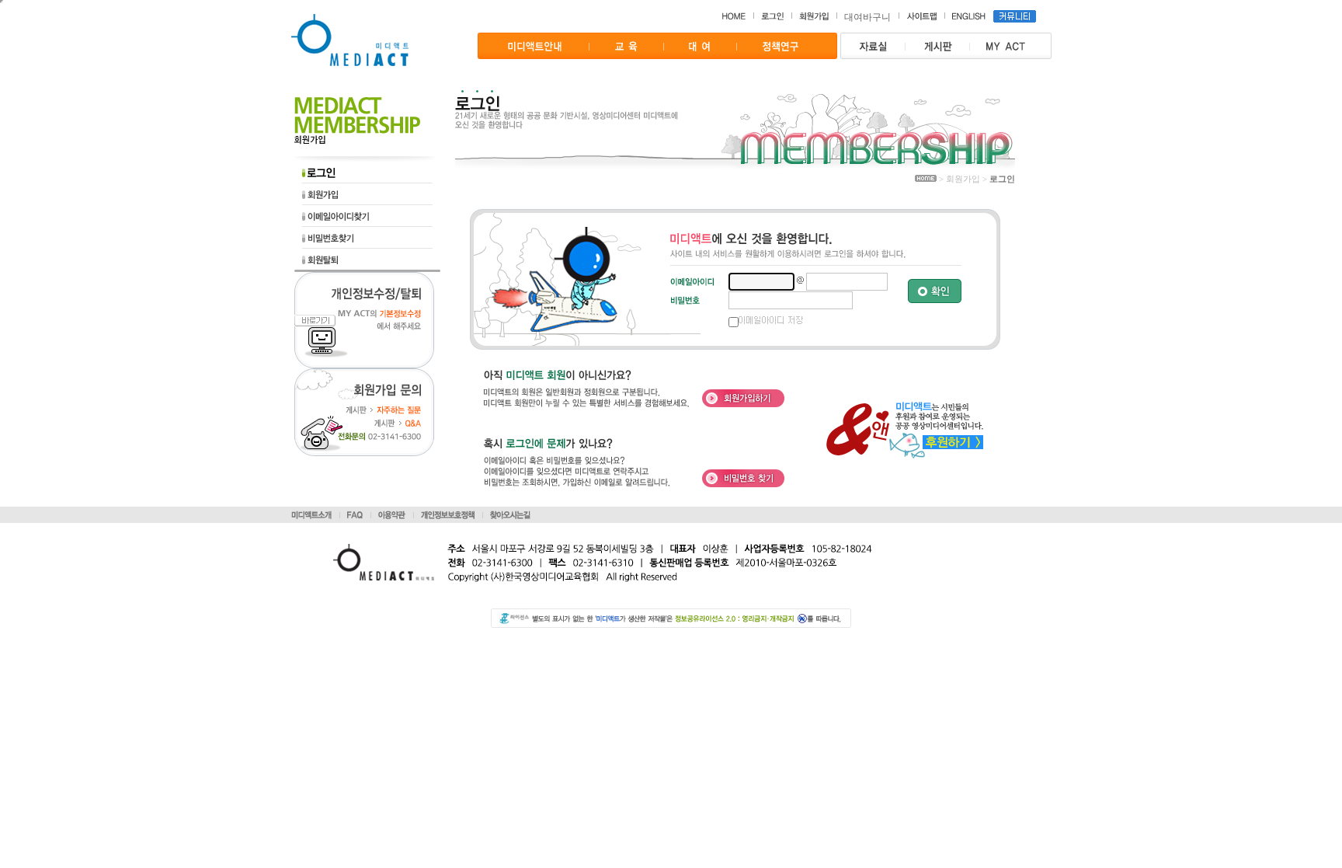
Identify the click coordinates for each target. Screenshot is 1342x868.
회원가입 (963, 178)
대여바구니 (867, 17)
